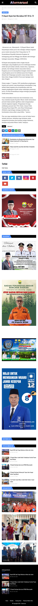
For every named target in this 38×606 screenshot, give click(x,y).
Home (7, 600)
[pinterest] (33, 178)
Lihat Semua (5, 168)
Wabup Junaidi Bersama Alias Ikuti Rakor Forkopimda (22, 147)
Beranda (4, 8)
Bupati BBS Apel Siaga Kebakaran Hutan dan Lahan (21, 450)
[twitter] (12, 178)
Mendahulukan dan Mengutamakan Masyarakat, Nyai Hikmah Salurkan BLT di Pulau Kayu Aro (22, 140)
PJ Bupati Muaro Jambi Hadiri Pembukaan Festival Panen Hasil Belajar (23, 458)
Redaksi (11, 600)
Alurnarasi (23, 603)
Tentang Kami (18, 600)
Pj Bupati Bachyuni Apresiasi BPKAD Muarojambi (21, 465)
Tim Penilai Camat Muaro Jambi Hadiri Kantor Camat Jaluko (22, 481)
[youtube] (5, 184)
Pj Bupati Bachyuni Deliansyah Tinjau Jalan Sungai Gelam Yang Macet (21, 473)
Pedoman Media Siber (28, 600)
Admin (5, 19)
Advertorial (10, 8)
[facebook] (5, 178)
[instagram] (26, 178)
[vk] (19, 178)
